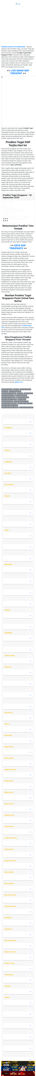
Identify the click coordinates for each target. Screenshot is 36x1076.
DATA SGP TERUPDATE (17, 247)
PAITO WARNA (17, 20)
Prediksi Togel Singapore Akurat (9, 403)
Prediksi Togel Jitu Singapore (8, 397)
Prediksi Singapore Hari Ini (8, 395)
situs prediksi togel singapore (26, 407)
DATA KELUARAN (17, 14)
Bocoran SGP (5, 391)
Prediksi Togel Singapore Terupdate (10, 407)
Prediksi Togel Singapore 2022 (21, 401)
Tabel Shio (18, 27)
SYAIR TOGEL (17, 24)
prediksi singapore (28, 393)
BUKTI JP (18, 34)
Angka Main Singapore (7, 389)
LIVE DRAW (17, 10)
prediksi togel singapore (7, 401)
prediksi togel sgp (22, 399)
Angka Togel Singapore (25, 389)
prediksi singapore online (21, 395)
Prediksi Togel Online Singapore (9, 399)
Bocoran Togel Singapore (15, 391)
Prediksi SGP (20, 393)
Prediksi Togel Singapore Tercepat (10, 405)
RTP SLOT (17, 31)
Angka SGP (16, 389)
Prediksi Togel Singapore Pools (25, 403)
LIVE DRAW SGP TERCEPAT (19, 72)
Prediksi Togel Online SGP (22, 397)
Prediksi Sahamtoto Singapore (9, 393)
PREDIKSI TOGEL (17, 17)
